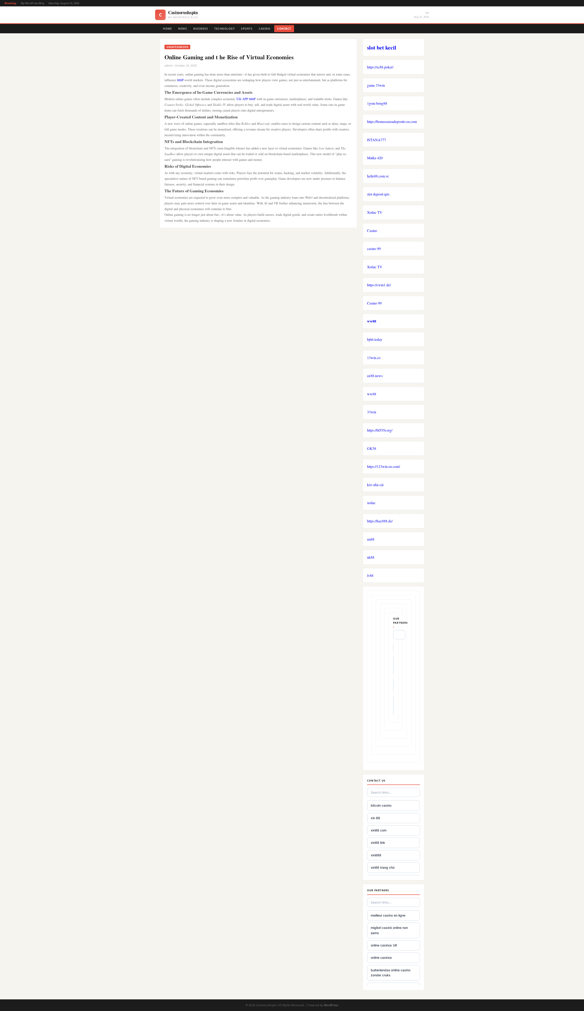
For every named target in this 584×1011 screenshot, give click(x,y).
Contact (284, 29)
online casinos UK (384, 945)
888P (180, 80)
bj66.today (374, 339)
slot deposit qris (378, 194)
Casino (264, 29)
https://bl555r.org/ (379, 430)
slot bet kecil (381, 47)
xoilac (371, 502)
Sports (246, 29)
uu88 (370, 539)
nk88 (370, 557)
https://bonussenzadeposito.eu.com (392, 121)
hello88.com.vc (378, 176)
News (182, 29)
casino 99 (374, 248)
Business (200, 29)
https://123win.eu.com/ (383, 466)
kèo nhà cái (375, 484)
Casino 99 (374, 303)
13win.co (374, 357)
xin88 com (378, 830)
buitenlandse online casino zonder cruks (390, 972)
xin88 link (378, 842)
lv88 (370, 575)
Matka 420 (375, 157)
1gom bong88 (377, 103)
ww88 (371, 321)
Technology (224, 29)
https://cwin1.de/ (379, 284)
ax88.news (375, 375)
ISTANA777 (376, 139)
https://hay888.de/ (380, 521)
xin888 (376, 855)
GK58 (371, 448)
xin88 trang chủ (382, 867)
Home (167, 29)
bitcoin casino (381, 805)
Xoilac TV (374, 212)
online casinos (381, 957)
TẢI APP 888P (246, 99)
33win (371, 411)
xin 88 (375, 818)
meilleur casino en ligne (388, 915)
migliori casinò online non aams (389, 930)
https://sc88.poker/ (380, 67)
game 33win (376, 85)
